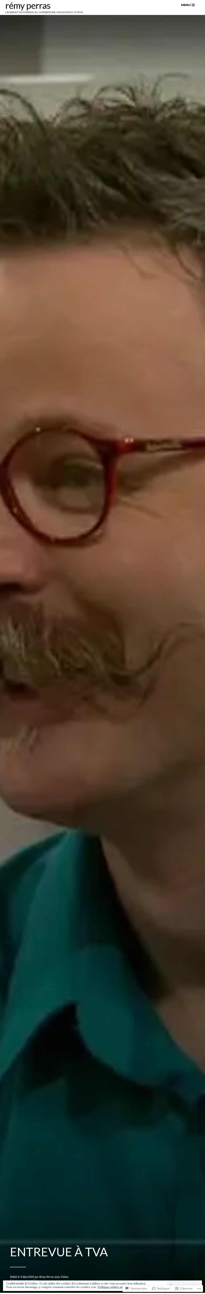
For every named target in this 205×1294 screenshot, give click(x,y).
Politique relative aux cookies (116, 1287)
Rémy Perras (27, 5)
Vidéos (65, 1276)
